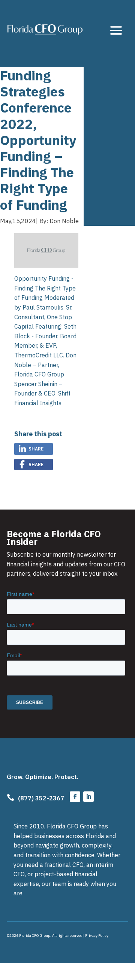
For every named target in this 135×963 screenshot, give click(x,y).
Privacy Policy (96, 935)
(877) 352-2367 (41, 798)
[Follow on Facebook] (75, 796)
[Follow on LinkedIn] (88, 796)
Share (36, 449)
